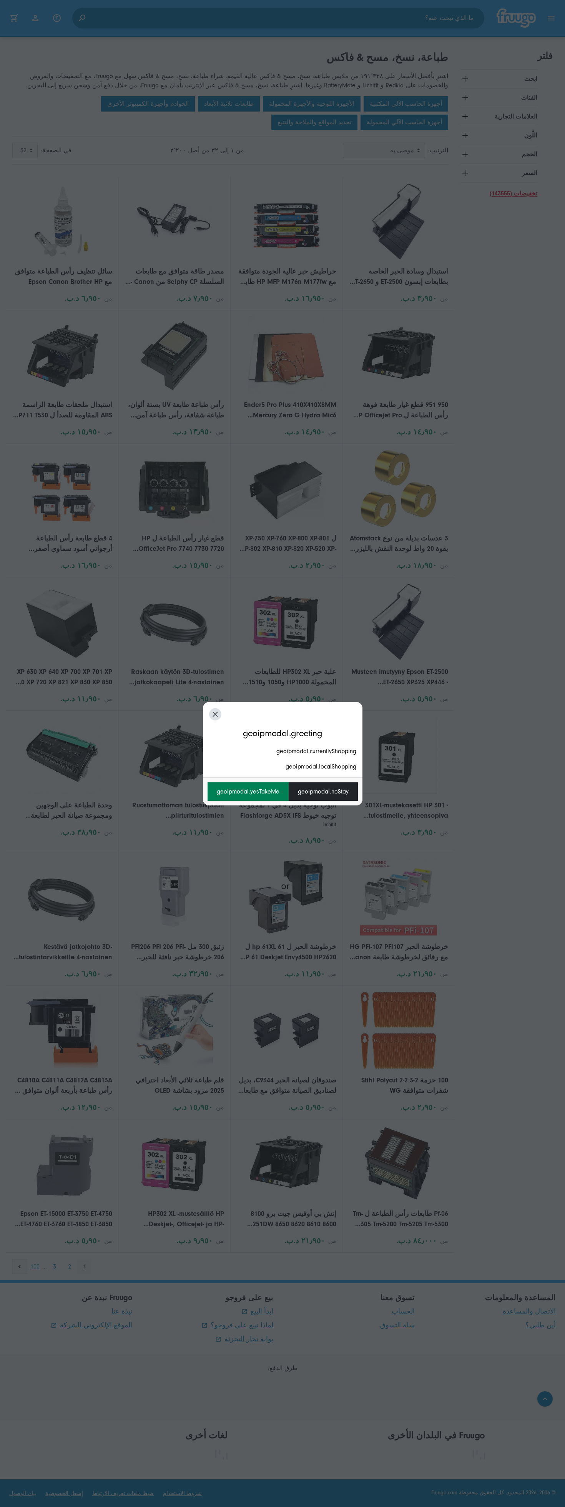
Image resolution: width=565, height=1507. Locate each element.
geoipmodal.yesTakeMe (248, 791)
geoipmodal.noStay (323, 791)
